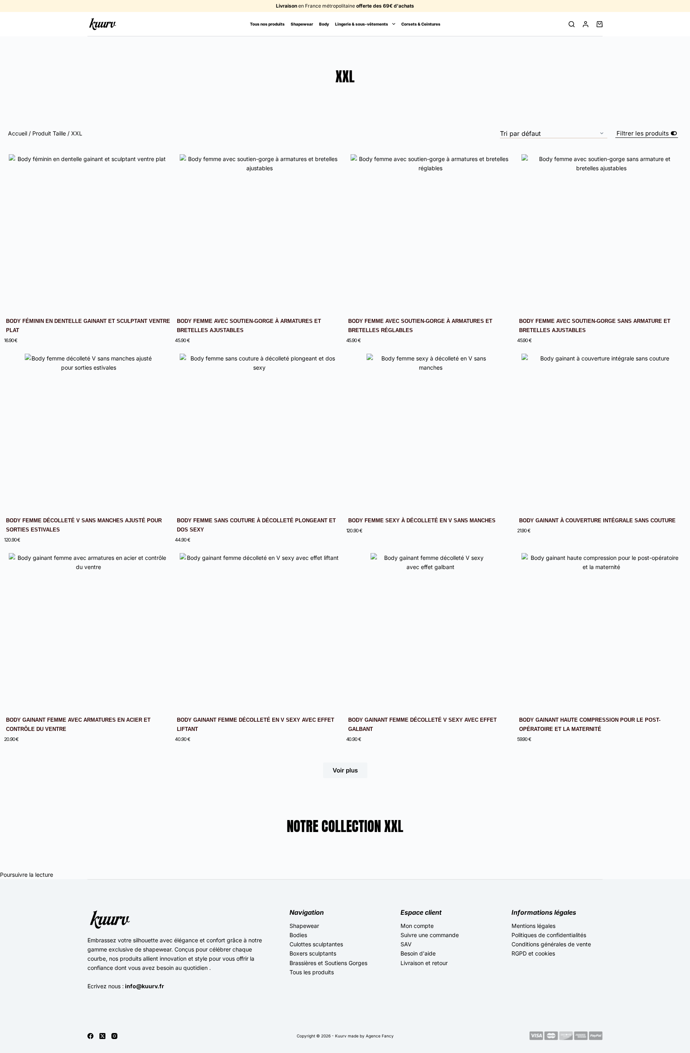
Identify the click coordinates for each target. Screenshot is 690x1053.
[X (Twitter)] (102, 1036)
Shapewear (302, 24)
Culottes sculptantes (316, 944)
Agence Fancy (380, 1035)
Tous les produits (311, 972)
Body (324, 24)
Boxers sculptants (312, 953)
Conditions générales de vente (551, 944)
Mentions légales (533, 925)
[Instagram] (114, 1036)
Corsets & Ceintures (420, 24)
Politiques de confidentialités (549, 935)
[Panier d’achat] (600, 24)
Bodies (298, 935)
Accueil (17, 133)
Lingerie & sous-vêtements (361, 24)
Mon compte (417, 925)
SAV (406, 944)
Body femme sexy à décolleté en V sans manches (422, 521)
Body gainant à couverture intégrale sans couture (597, 521)
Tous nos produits (267, 24)
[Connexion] (586, 24)
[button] (345, 770)
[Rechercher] (572, 24)
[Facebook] (90, 1036)
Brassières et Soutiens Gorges (328, 962)
